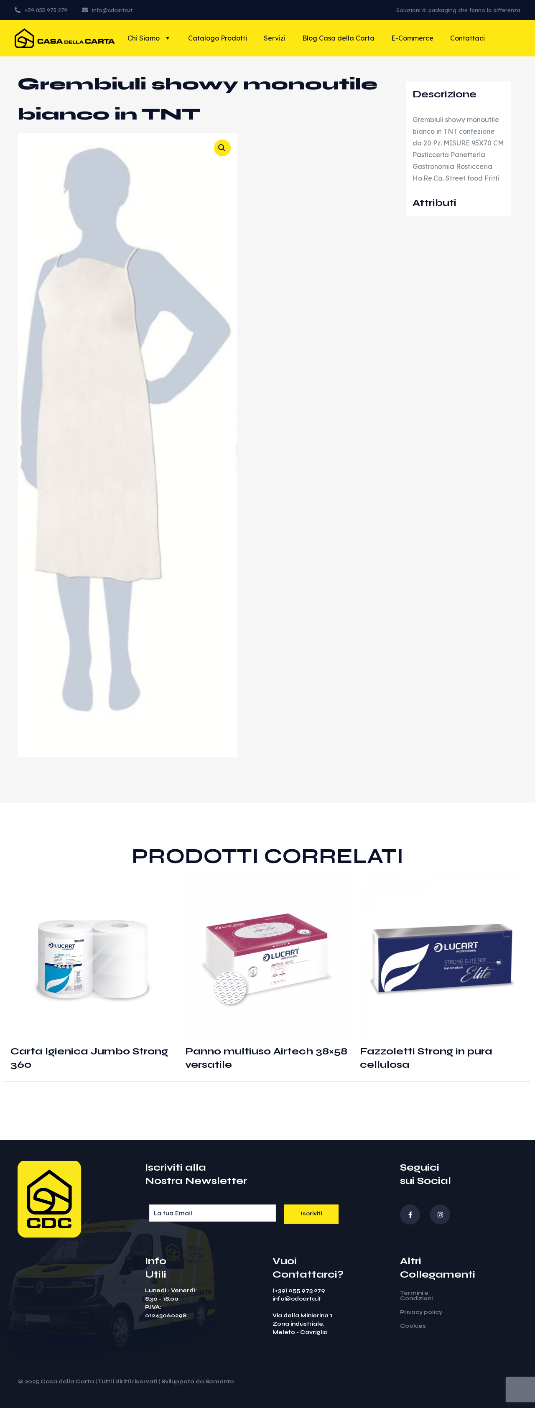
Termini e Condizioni (416, 1296)
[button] (222, 148)
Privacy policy (421, 1312)
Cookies (413, 1326)
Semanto (219, 1381)
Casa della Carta (67, 1381)
